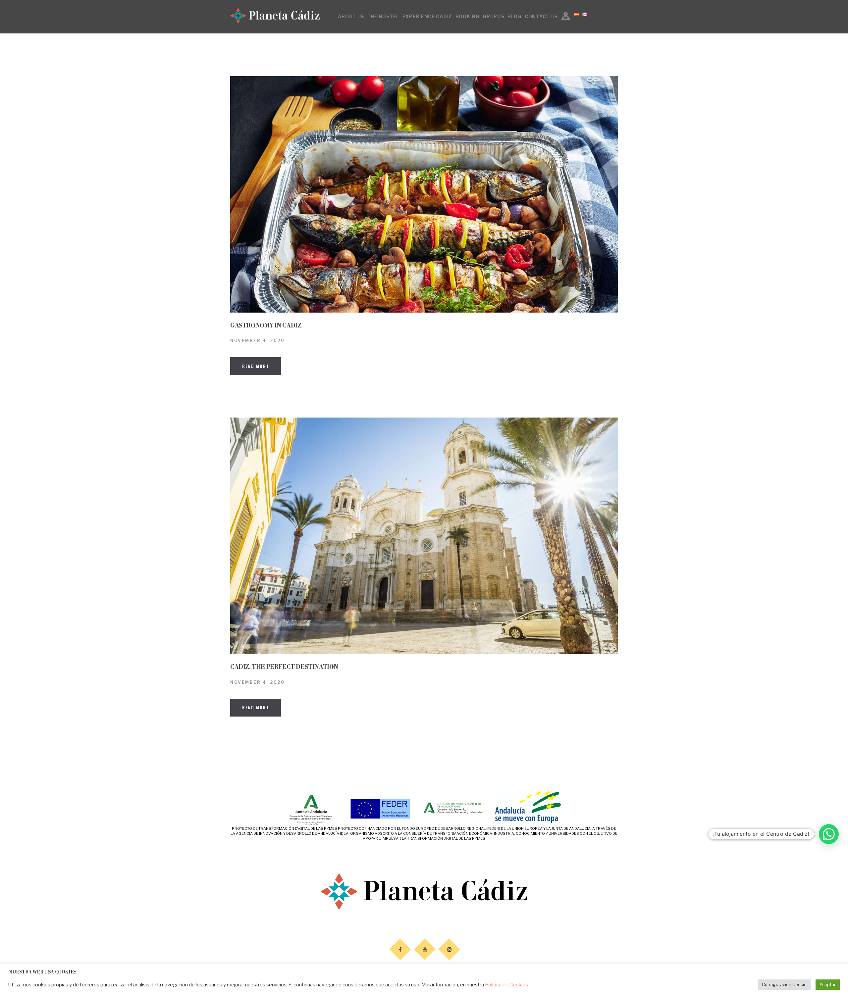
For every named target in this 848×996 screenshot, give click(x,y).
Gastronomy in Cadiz (265, 325)
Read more (255, 366)
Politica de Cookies (506, 985)
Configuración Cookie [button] (784, 984)
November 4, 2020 (257, 340)
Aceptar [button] (828, 984)
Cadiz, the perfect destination (284, 667)
